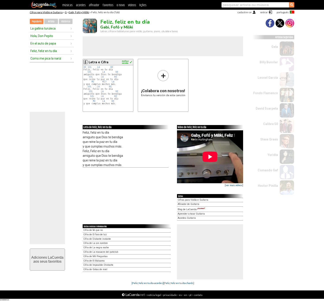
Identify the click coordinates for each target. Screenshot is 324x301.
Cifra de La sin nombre (95, 243)
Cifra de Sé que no (93, 230)
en (185, 295)
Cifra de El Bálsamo (93, 260)
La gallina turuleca (43, 28)
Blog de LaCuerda (191, 209)
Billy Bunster (269, 62)
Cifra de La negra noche (96, 247)
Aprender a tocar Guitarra (191, 213)
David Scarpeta (267, 108)
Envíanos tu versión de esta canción (163, 83)
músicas (67, 5)
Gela (274, 47)
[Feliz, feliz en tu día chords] (179, 283)
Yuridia (273, 155)
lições (142, 5)
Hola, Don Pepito (41, 36)
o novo (121, 5)
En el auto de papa (43, 43)
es (180, 295)
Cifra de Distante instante (97, 238)
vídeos (132, 5)
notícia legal (154, 295)
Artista (51, 21)
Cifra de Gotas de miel (95, 269)
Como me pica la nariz (45, 58)
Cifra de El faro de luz (95, 234)
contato (198, 295)
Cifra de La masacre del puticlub (100, 252)
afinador (94, 5)
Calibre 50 (270, 124)
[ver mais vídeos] (234, 185)
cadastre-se (244, 12)
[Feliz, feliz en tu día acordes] (148, 283)
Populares (37, 21)
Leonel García (268, 77)
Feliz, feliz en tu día (43, 51)
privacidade (170, 295)
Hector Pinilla (268, 185)
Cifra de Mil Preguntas (95, 256)
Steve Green (269, 139)
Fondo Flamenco (265, 93)
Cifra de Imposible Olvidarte (98, 265)
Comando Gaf (268, 170)
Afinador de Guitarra (188, 204)
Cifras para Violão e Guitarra (46, 12)
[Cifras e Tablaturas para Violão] (44, 7)
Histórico (65, 21)
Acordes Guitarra (187, 218)
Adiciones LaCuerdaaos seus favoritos (47, 259)
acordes (81, 5)
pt (190, 295)
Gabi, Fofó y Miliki (79, 12)
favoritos (107, 5)
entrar (264, 12)
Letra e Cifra (98, 62)
